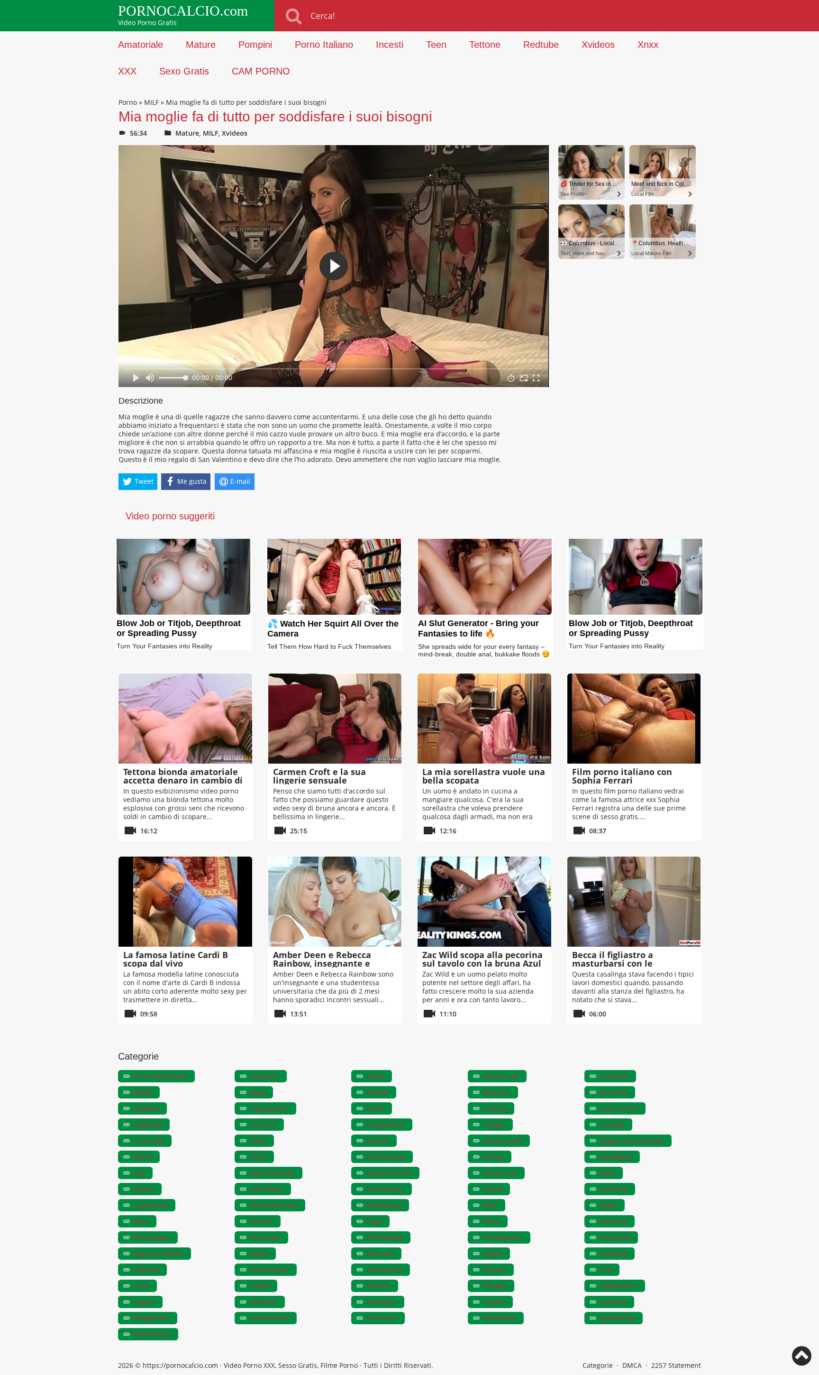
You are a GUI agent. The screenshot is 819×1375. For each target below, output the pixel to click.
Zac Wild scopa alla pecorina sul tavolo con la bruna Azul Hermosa (482, 963)
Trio (606, 1269)
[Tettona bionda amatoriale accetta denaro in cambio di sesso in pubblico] (185, 719)
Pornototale (384, 1237)
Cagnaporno (269, 1108)
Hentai (143, 1188)
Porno (127, 102)
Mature (201, 44)
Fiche (258, 1156)
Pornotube (499, 1317)
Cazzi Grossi (619, 1108)
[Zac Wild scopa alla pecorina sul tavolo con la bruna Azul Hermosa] (484, 902)
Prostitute (615, 1237)
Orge (374, 1221)
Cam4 (375, 1108)
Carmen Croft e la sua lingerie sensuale (319, 776)
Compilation (385, 1124)
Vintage (495, 1285)
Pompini (255, 44)
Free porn (381, 1317)
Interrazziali (385, 1188)
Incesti (389, 44)
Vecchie (378, 1285)
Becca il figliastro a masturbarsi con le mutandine (612, 963)
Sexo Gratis (184, 71)
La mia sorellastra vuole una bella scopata (483, 776)
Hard (607, 1172)
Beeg (257, 1092)
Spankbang (617, 1317)
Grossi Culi (500, 1172)
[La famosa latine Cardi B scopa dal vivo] (185, 902)
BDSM (142, 1092)
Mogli (608, 1204)
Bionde (377, 1092)
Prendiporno (503, 1237)
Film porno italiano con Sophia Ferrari (622, 776)
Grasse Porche (389, 1172)
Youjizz (494, 1301)
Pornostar (265, 1237)
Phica (491, 1221)
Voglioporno (618, 1285)
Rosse (259, 1253)
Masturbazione (274, 1204)
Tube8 (260, 1285)
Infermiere (266, 1188)
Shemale (613, 1253)
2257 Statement (676, 1365)
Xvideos (598, 44)
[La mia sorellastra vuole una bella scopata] (484, 719)
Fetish (142, 1156)
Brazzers (496, 1092)
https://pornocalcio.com (180, 1365)
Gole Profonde (272, 1172)
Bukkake (146, 1108)
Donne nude (502, 1140)
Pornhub (613, 1221)
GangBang (616, 1156)
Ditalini (377, 1140)
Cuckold (612, 1124)
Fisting (493, 1156)
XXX (127, 71)
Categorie (597, 1365)
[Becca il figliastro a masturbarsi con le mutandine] (634, 902)
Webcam (263, 1301)
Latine (492, 1188)
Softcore (146, 1269)
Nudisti (261, 1221)
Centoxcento (269, 1317)
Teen (436, 44)
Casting (495, 1108)
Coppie (494, 1124)
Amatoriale (140, 44)
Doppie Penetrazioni (632, 1140)
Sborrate (380, 1253)
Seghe (492, 1253)
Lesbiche (614, 1188)
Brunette (614, 1092)
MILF (151, 102)
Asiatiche (614, 1075)
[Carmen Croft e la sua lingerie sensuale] (335, 719)
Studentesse (269, 1269)
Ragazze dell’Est (158, 1253)
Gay (139, 1172)
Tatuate (494, 1269)
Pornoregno (151, 1237)
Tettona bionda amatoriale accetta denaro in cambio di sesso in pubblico (183, 780)
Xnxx (647, 44)
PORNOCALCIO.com (183, 11)
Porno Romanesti (160, 1075)
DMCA (632, 1365)
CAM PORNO (261, 71)
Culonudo (148, 1140)
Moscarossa (152, 1333)
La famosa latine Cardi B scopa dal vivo (175, 959)
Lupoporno (150, 1204)
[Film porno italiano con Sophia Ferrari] (634, 719)
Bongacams (151, 1317)
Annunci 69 (501, 1075)
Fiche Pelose (385, 1156)
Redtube (541, 44)
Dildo (258, 1140)
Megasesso (383, 1204)
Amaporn (264, 1075)
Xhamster (381, 1301)
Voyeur (144, 1301)
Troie (141, 1285)
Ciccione (263, 1124)
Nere (141, 1221)
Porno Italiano (324, 44)
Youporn (613, 1301)
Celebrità (147, 1124)
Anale (375, 1075)
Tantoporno (384, 1269)
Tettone (484, 44)
